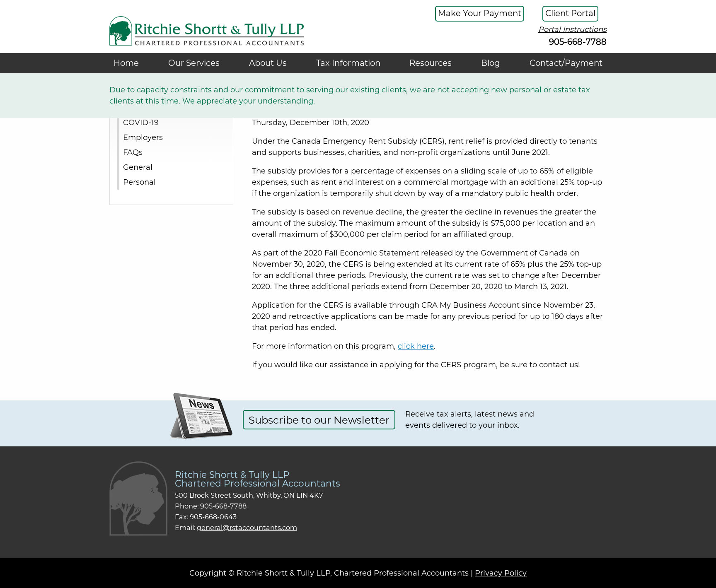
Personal (139, 181)
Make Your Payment (479, 13)
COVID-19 (141, 122)
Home (126, 63)
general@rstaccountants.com (247, 527)
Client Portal (570, 13)
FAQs (133, 152)
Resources (430, 63)
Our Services (194, 63)
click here (416, 346)
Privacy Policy (501, 573)
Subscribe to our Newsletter (319, 420)
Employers (143, 137)
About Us (268, 63)
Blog (490, 63)
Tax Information (348, 63)
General (137, 166)
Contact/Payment (566, 63)
